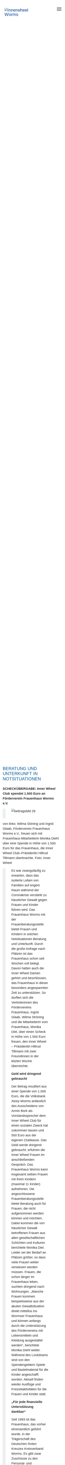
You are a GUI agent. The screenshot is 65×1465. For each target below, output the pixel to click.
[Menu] (59, 9)
